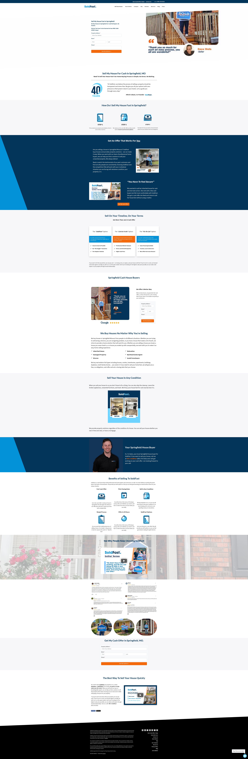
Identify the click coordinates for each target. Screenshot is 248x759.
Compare (136, 6)
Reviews (147, 6)
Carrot (104, 753)
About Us (153, 6)
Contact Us (148, 1)
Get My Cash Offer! (123, 204)
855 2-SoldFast (132, 459)
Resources (155, 744)
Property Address (95, 33)
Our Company (155, 743)
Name (93, 38)
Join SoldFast (155, 750)
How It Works (128, 6)
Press (163, 6)
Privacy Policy (155, 746)
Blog (159, 6)
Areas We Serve (154, 735)
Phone (93, 45)
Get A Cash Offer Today (153, 733)
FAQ (141, 6)
